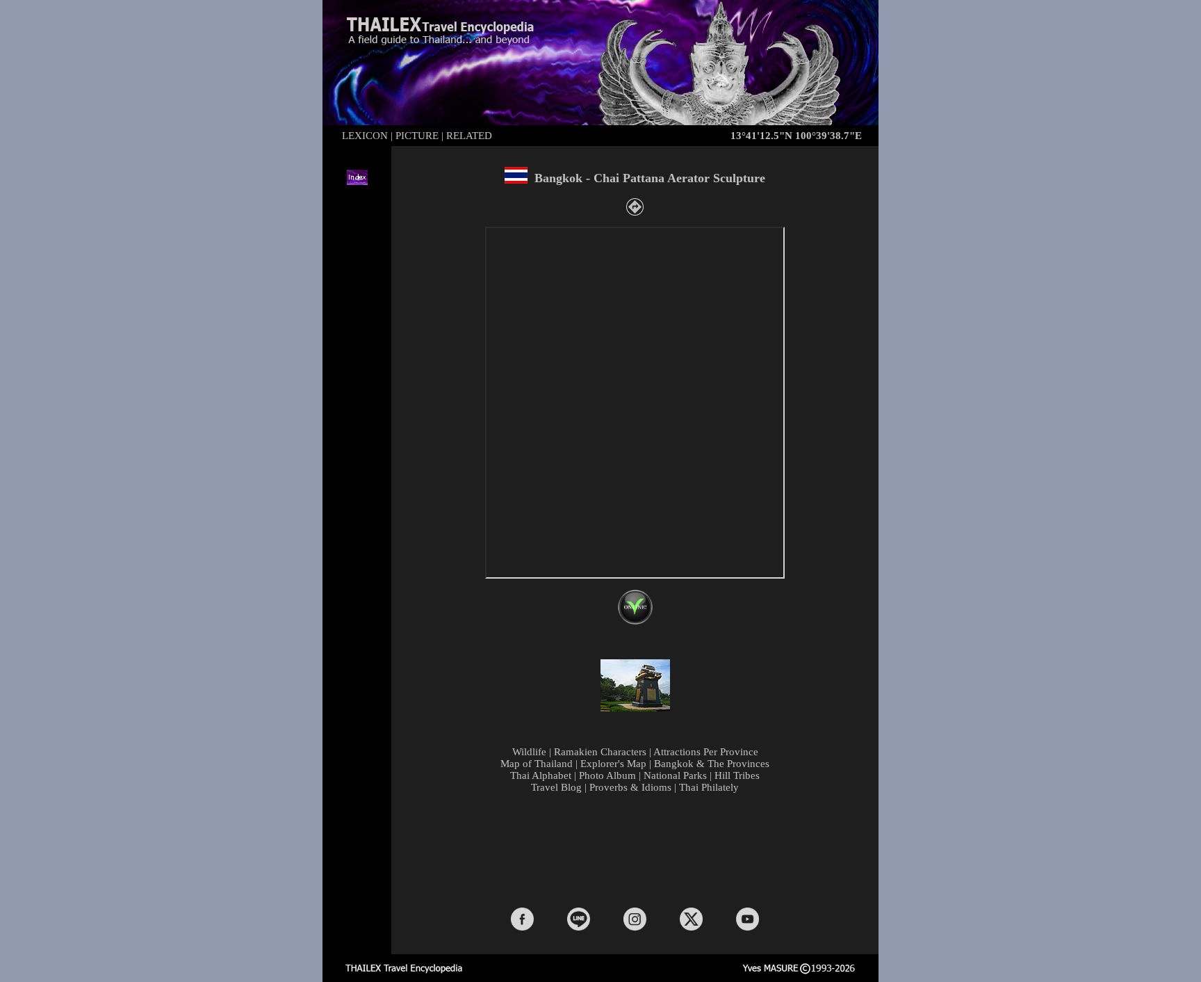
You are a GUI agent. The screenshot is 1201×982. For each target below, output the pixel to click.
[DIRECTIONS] (635, 212)
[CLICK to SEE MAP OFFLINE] (635, 621)
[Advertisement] (638, 849)
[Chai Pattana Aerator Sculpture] (635, 708)
